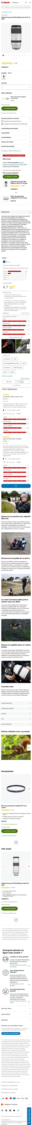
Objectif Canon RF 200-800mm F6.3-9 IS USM (15, 884)
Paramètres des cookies (8, 1092)
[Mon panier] (25, 2)
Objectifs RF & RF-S (7, 12)
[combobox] (16, 7)
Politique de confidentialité (9, 1085)
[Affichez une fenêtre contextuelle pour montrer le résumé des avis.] (25, 186)
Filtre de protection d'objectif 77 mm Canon (18, 97)
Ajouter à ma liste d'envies (9, 113)
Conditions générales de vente (10, 1082)
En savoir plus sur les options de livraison (18, 966)
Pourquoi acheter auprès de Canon (18, 1001)
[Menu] (30, 2)
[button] (3, 55)
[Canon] (5, 2)
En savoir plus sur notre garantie (17, 984)
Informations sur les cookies (9, 1089)
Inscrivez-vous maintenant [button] (11, 1033)
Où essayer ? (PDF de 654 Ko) (10, 151)
